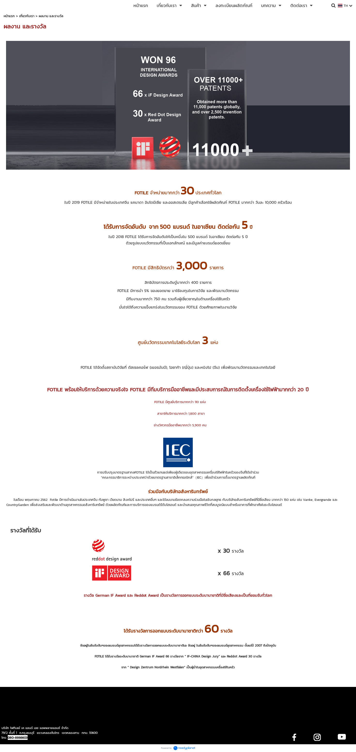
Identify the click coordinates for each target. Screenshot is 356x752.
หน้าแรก (9, 16)
